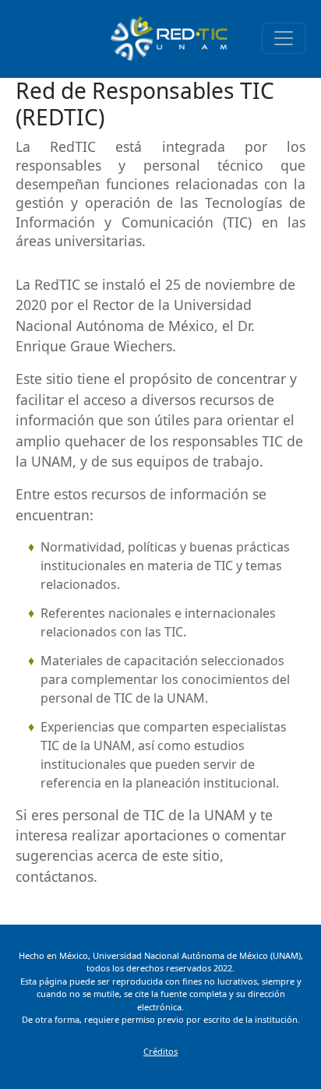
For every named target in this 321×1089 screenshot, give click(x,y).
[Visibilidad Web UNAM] (168, 37)
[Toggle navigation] (283, 38)
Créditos (160, 1051)
